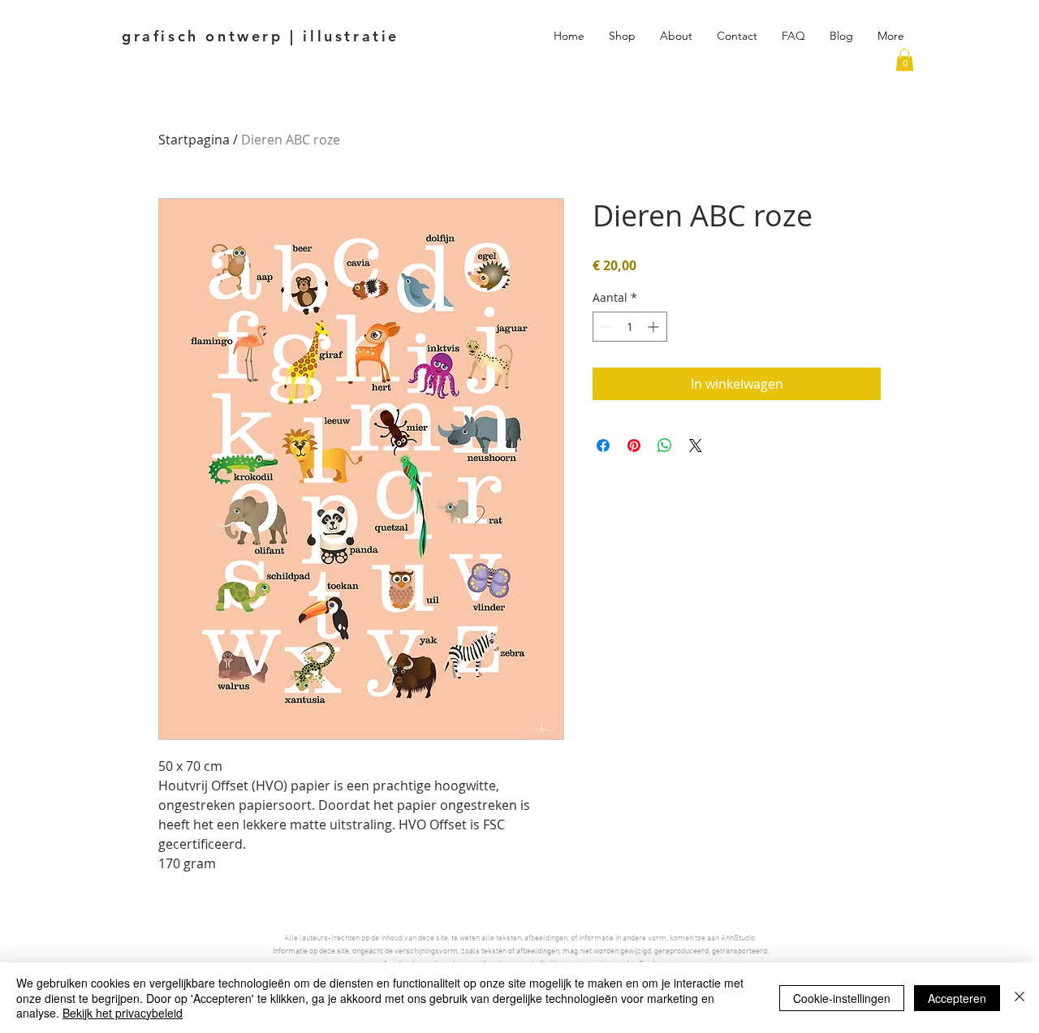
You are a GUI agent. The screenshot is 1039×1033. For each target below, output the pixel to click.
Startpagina (194, 139)
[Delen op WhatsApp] (665, 445)
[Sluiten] (1019, 997)
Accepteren (957, 998)
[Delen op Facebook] (603, 445)
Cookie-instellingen (841, 998)
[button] (904, 60)
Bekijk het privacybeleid (123, 1013)
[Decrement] (605, 326)
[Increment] (655, 326)
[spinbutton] (630, 326)
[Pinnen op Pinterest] (634, 445)
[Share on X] (695, 445)
